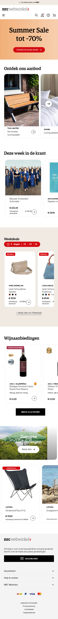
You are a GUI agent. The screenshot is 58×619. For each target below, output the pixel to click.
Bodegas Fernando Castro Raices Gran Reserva (21, 388)
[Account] (42, 15)
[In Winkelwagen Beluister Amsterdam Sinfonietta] (34, 212)
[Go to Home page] (29, 9)
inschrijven (31, 558)
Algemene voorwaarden (29, 603)
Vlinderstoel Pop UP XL (16, 510)
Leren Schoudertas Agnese (17, 290)
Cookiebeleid (29, 609)
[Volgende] (48, 104)
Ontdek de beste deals (27, 49)
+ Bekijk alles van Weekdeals (29, 312)
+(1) (52, 294)
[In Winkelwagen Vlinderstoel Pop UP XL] (32, 518)
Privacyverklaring (29, 606)
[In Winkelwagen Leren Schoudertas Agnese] (28, 302)
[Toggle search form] (36, 15)
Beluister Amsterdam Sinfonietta (19, 200)
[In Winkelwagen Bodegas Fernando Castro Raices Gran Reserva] (34, 398)
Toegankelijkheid (29, 612)
